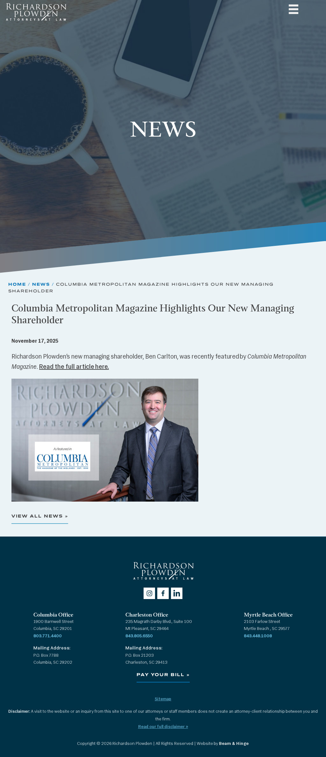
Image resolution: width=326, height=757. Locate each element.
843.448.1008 (258, 636)
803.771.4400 (47, 636)
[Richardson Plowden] (36, 22)
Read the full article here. (74, 367)
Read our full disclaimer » (163, 727)
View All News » (39, 516)
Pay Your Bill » (163, 674)
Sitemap (163, 699)
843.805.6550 (139, 636)
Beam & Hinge (234, 743)
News (41, 284)
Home (17, 284)
